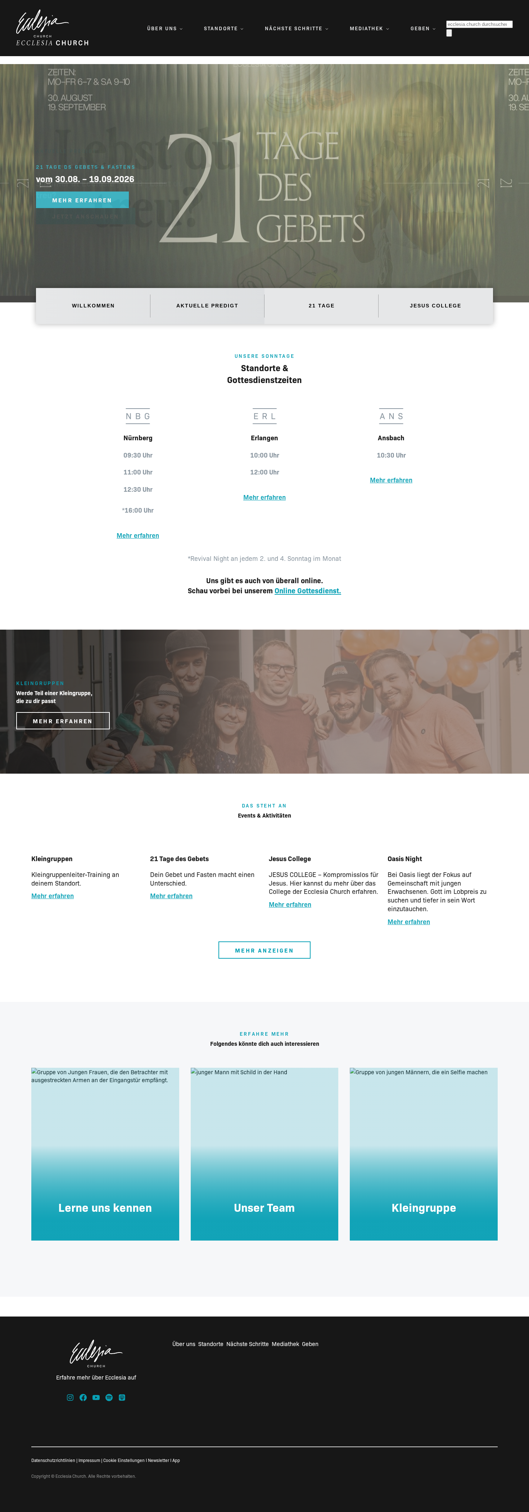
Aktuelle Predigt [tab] (207, 306)
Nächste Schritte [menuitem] (294, 28)
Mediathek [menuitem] (367, 28)
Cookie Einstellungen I (125, 1460)
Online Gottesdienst (307, 590)
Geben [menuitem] (420, 28)
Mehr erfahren (138, 535)
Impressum (89, 1460)
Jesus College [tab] (435, 306)
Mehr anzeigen (264, 950)
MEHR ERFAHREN (82, 200)
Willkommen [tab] (93, 306)
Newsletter (158, 1460)
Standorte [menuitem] (221, 28)
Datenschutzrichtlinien (53, 1460)
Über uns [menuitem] (162, 28)
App (176, 1460)
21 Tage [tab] (322, 306)
